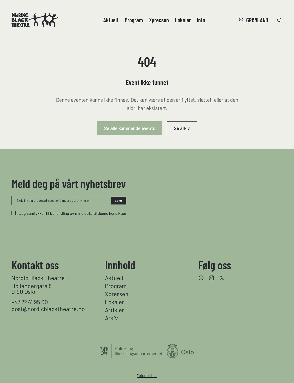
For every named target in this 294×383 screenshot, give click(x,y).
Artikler (114, 310)
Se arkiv (182, 128)
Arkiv (111, 318)
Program (134, 19)
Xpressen (159, 19)
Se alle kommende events (129, 128)
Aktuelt (111, 19)
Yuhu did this (147, 375)
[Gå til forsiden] (34, 20)
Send (118, 200)
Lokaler (183, 19)
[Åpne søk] (280, 20)
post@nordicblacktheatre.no (48, 309)
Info (201, 19)
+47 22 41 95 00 (29, 302)
